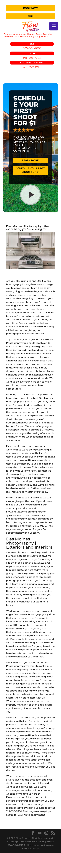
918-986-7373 (32, 55)
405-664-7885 (32, 46)
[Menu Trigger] (53, 26)
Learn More (30, 160)
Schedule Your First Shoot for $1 (30, 170)
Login (31, 16)
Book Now (30, 8)
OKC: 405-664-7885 (32, 841)
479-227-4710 (32, 65)
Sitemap (12, 841)
